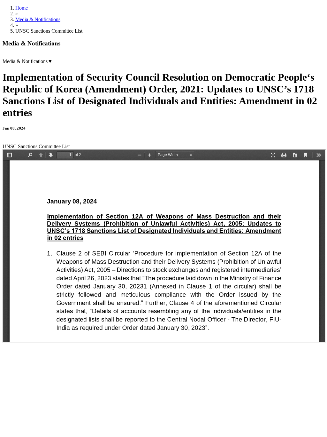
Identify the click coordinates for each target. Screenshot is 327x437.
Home (21, 8)
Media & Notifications (37, 19)
